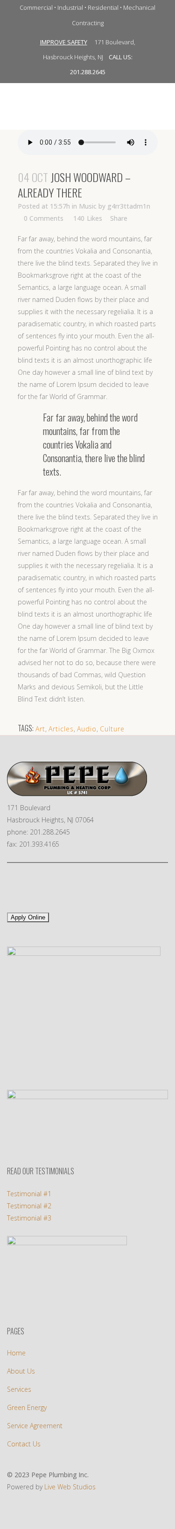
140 (87, 218)
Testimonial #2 (29, 1205)
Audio (87, 728)
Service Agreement (35, 1425)
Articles (61, 728)
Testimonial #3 (29, 1217)
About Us (21, 1371)
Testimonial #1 (29, 1193)
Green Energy (27, 1407)
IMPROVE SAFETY (63, 42)
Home (16, 1352)
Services (19, 1389)
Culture (112, 728)
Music (88, 206)
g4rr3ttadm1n (128, 206)
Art (40, 728)
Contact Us (24, 1443)
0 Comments (43, 218)
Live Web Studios (70, 1486)
